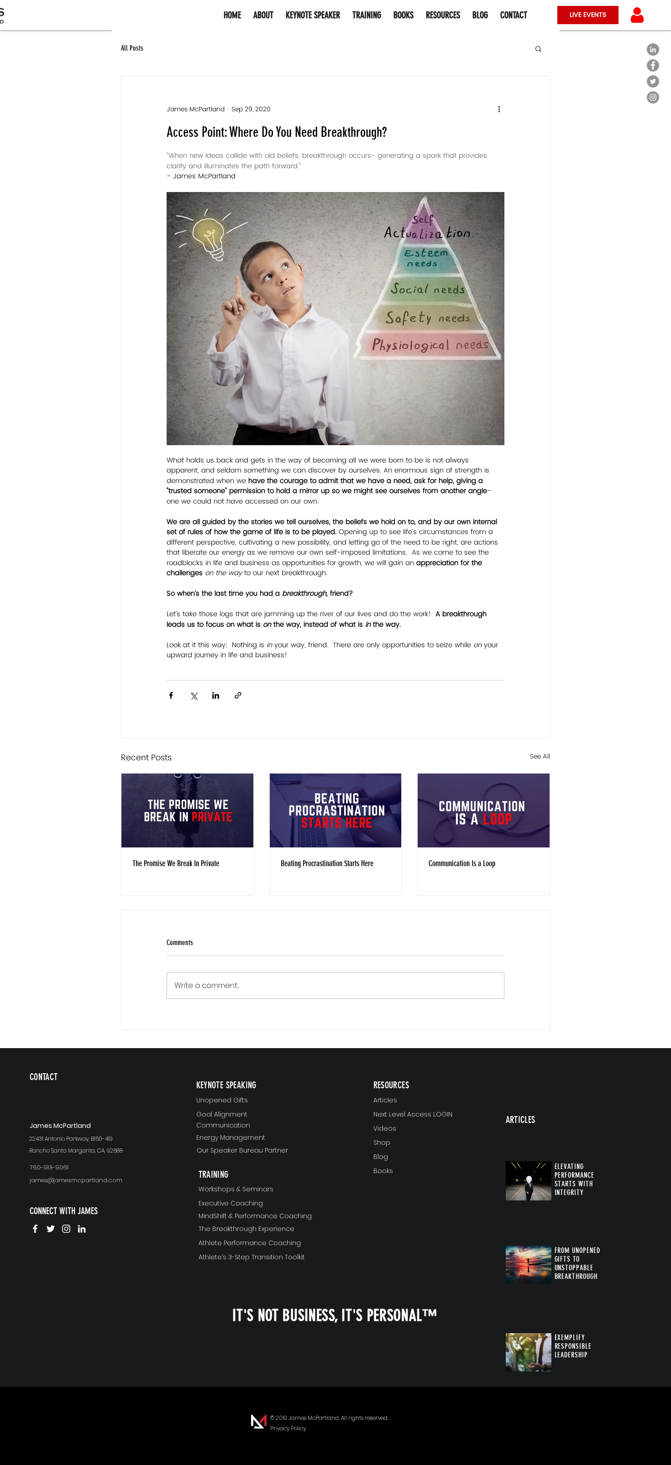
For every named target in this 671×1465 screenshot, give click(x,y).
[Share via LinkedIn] (215, 695)
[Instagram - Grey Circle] (653, 97)
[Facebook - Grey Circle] (653, 65)
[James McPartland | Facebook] (35, 1228)
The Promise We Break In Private (175, 863)
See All (540, 757)
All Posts (132, 48)
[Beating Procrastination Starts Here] (336, 810)
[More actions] (498, 109)
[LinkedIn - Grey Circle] (653, 49)
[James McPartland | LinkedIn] (81, 1228)
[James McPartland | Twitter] (50, 1228)
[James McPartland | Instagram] (66, 1228)
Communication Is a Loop (462, 863)
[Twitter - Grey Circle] (653, 81)
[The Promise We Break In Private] (187, 810)
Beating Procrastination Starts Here (327, 863)
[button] (442, 15)
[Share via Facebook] (171, 695)
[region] (83, 1091)
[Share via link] (238, 695)
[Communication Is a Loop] (484, 810)
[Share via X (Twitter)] (193, 695)
